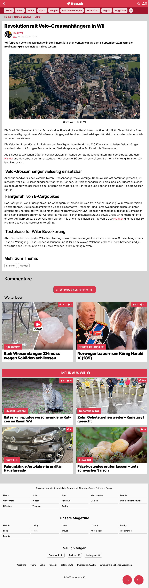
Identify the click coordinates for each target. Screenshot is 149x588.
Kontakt (52, 565)
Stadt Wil (18, 33)
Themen (36, 506)
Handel (8, 158)
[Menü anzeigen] (144, 3)
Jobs (42, 565)
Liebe (64, 525)
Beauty (6, 536)
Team (33, 565)
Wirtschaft (8, 500)
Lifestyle (7, 506)
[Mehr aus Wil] (74, 373)
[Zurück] (4, 3)
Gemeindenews (22, 16)
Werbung (21, 565)
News (6, 495)
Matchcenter (97, 495)
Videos (35, 500)
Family (123, 525)
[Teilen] (127, 580)
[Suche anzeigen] (138, 3)
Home (7, 16)
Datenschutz (67, 565)
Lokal (37, 16)
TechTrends (126, 530)
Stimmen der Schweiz (131, 500)
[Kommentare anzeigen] (138, 580)
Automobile (96, 530)
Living (35, 525)
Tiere (35, 530)
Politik (35, 495)
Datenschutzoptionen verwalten (116, 565)
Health (6, 525)
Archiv (65, 506)
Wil (14, 36)
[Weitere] (131, 10)
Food (5, 530)
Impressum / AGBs (86, 565)
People (123, 495)
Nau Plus (66, 500)
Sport (64, 495)
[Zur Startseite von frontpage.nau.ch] (74, 3)
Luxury (94, 525)
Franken (118, 218)
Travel (65, 530)
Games (94, 500)
